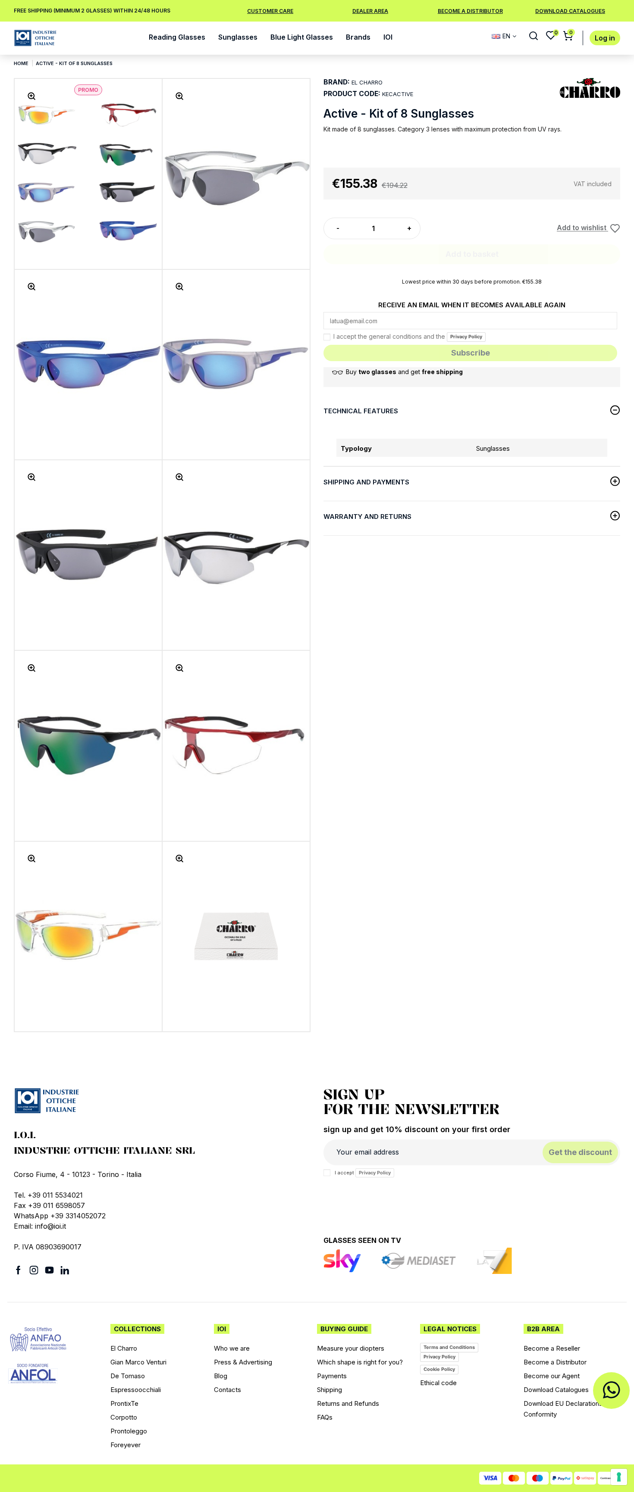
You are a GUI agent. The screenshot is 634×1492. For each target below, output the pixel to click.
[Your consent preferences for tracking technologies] (619, 1477)
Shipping (329, 1390)
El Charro (123, 1348)
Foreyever (125, 1445)
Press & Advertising (243, 1362)
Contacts (227, 1390)
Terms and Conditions (449, 1347)
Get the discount (580, 1152)
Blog (220, 1376)
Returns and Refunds (348, 1403)
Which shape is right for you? (360, 1362)
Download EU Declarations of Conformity (567, 1408)
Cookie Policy (439, 1369)
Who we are (232, 1348)
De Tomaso (127, 1376)
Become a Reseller (552, 1348)
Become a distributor (470, 11)
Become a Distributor (555, 1362)
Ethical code (438, 1383)
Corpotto (123, 1417)
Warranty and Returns (367, 516)
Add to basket (472, 254)
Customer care (270, 11)
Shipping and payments (366, 482)
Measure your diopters (350, 1348)
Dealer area (370, 11)
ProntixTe (124, 1403)
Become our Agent (552, 1376)
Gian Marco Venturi (138, 1362)
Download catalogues (570, 11)
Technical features (360, 411)
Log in (605, 38)
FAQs (325, 1417)
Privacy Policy (466, 337)
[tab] (471, 413)
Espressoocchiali (135, 1390)
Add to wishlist (582, 228)
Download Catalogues (556, 1390)
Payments (332, 1376)
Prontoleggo (128, 1431)
